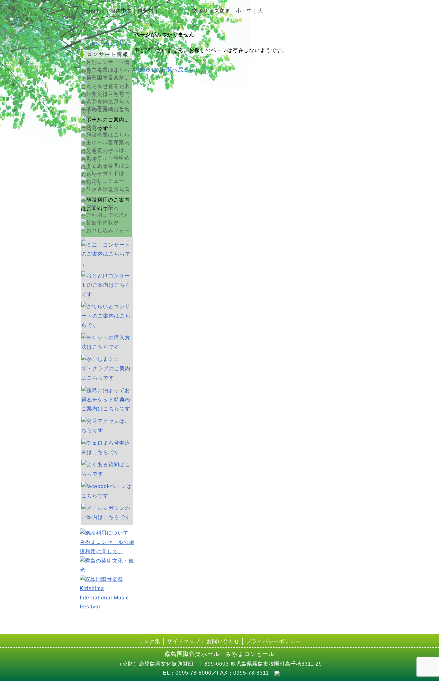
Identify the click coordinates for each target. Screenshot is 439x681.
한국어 (146, 10)
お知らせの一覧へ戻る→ (164, 69)
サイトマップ (183, 641)
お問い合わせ (223, 641)
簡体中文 (121, 10)
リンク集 (149, 641)
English (95, 10)
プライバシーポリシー (273, 641)
